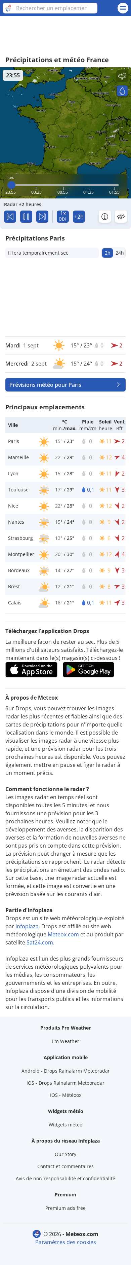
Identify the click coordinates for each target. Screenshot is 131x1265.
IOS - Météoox (65, 1095)
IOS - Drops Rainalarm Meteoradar (65, 1083)
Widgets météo (65, 1124)
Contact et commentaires (65, 1166)
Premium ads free (65, 1208)
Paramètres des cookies (65, 1242)
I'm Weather (65, 1041)
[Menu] (123, 8)
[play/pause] (26, 217)
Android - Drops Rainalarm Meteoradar (65, 1071)
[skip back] (10, 217)
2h (108, 253)
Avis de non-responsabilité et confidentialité (65, 1178)
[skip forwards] (42, 217)
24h (120, 253)
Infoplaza (27, 926)
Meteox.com (63, 934)
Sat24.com (40, 942)
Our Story (65, 1154)
